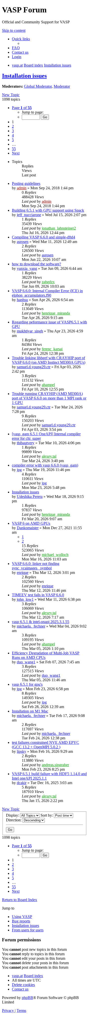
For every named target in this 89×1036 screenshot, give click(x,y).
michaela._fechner (31, 626)
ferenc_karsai (52, 349)
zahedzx (48, 282)
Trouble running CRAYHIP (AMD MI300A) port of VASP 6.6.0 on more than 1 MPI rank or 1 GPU (49, 398)
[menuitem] (16, 48)
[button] (22, 108)
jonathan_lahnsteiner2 (59, 228)
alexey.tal (49, 456)
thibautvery (25, 443)
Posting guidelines (26, 183)
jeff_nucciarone (29, 215)
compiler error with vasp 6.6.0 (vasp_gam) (45, 465)
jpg (19, 470)
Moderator (62, 86)
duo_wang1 (26, 662)
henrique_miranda (56, 313)
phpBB (27, 998)
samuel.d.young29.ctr (33, 367)
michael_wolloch (55, 555)
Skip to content (13, 30)
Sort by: (47, 815)
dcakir (21, 783)
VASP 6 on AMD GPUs (31, 523)
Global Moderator (38, 86)
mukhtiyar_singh (30, 331)
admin (21, 188)
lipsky (21, 751)
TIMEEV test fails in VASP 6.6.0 (38, 595)
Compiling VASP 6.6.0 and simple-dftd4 (43, 237)
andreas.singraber (55, 765)
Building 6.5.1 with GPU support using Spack (48, 210)
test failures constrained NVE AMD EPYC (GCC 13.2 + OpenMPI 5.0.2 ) (45, 744)
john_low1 (25, 599)
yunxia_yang (27, 268)
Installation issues (24, 76)
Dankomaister (28, 528)
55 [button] (14, 149)
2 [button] (13, 126)
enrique (22, 572)
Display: (13, 815)
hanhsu (22, 300)
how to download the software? (36, 264)
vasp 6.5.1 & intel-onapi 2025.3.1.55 (40, 622)
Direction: (14, 820)
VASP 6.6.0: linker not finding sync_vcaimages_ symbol (35, 565)
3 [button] (13, 131)
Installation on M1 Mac (30, 711)
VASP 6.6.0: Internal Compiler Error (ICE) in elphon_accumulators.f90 (47, 293)
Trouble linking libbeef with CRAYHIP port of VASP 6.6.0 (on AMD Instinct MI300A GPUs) (48, 360)
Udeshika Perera (30, 496)
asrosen (22, 241)
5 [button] (13, 140)
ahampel (48, 385)
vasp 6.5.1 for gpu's (27, 684)
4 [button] (13, 135)
